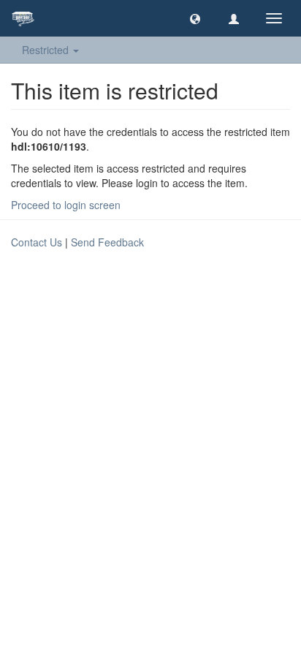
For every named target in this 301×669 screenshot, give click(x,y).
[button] (195, 18)
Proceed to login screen (66, 204)
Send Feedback (107, 242)
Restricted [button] (47, 49)
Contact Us (36, 242)
